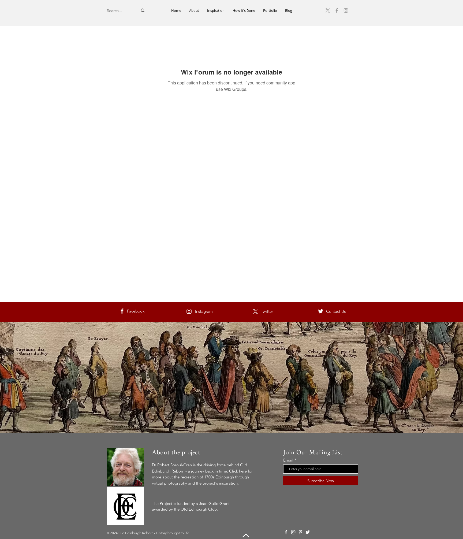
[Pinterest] (300, 532)
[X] (255, 311)
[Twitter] (320, 311)
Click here (238, 471)
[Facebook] (337, 10)
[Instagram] (346, 10)
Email (288, 460)
